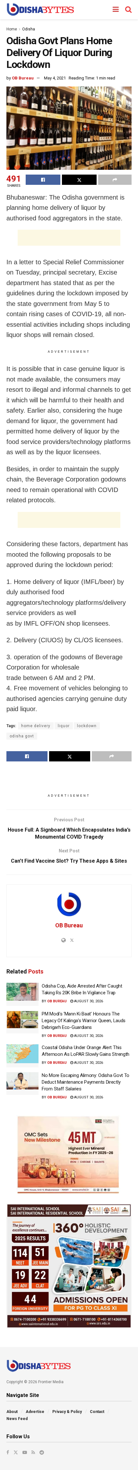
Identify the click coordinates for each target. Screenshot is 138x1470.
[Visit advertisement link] (69, 1154)
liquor (64, 726)
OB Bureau (23, 78)
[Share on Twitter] (79, 180)
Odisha (28, 29)
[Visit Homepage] (40, 9)
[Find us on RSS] (33, 1452)
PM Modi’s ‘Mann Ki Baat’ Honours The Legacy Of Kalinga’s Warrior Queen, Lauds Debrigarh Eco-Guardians (83, 1020)
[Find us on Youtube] (24, 1452)
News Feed (17, 1419)
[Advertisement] (69, 238)
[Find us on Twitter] (15, 1452)
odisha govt (22, 736)
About (12, 1411)
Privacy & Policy (67, 1411)
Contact (97, 1411)
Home (11, 29)
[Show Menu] (116, 9)
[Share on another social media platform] (115, 180)
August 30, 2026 (88, 1001)
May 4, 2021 (55, 78)
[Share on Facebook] (43, 180)
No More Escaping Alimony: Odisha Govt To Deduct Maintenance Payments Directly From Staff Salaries (85, 1082)
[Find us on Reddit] (41, 1452)
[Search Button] (128, 9)
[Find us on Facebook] (7, 1452)
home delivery (35, 726)
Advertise (35, 1411)
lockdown (87, 726)
